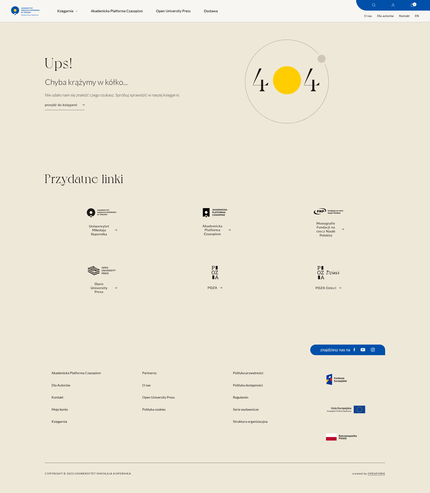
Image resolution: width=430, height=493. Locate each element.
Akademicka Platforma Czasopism (117, 11)
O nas (368, 16)
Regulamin (240, 397)
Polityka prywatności (248, 373)
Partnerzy (149, 373)
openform (376, 473)
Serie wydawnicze (246, 409)
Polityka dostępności (248, 385)
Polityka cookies (154, 409)
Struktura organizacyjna (250, 421)
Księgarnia (65, 11)
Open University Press (173, 11)
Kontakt (404, 16)
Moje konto (60, 409)
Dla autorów (385, 16)
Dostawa (211, 11)
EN (417, 16)
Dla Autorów (61, 385)
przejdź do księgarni (61, 105)
